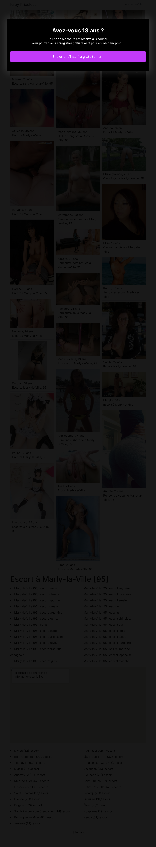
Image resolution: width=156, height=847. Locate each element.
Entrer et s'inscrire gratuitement (78, 57)
